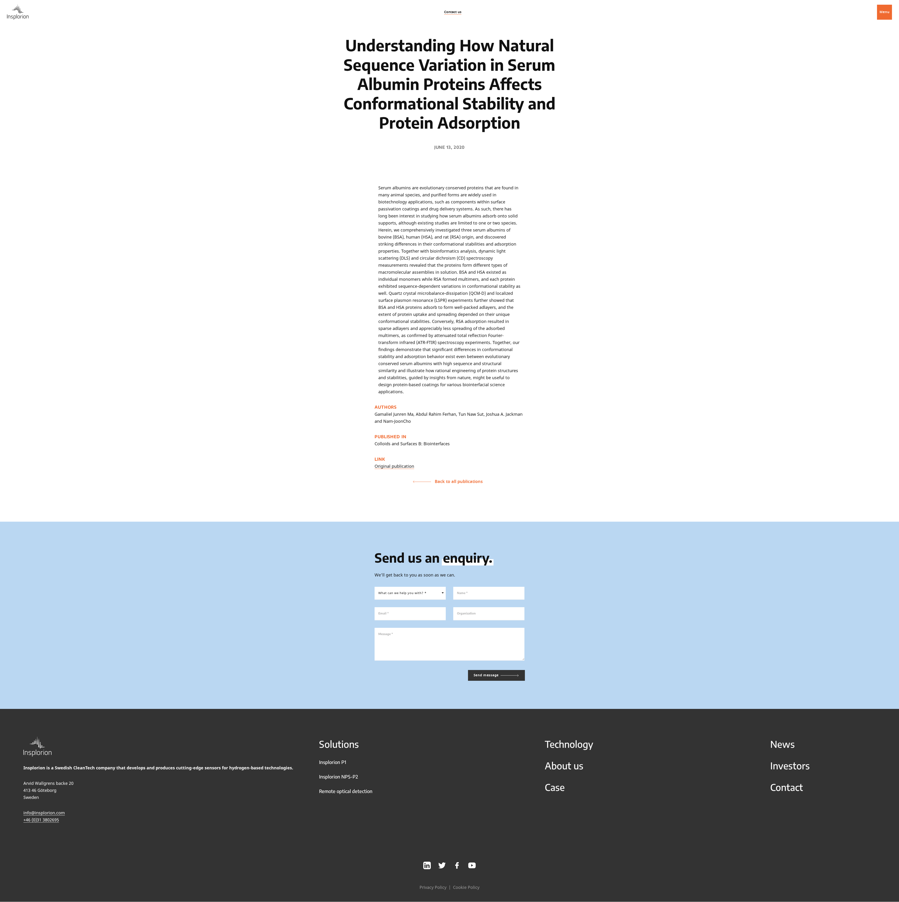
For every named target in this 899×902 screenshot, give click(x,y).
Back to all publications (459, 482)
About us (564, 765)
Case (555, 787)
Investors (790, 765)
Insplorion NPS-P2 (338, 776)
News (782, 744)
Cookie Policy (466, 887)
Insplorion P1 (332, 762)
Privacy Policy (433, 887)
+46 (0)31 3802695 (41, 820)
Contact (786, 787)
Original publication (394, 466)
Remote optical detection (345, 791)
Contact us (452, 12)
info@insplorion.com (44, 813)
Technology (569, 744)
